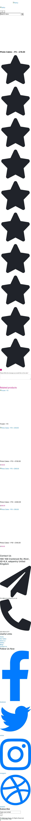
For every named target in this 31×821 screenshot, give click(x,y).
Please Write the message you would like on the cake (14, 373)
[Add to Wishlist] (1, 370)
